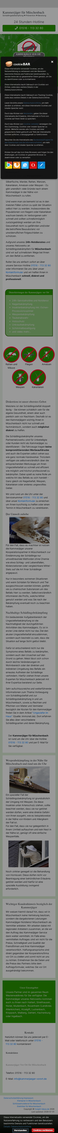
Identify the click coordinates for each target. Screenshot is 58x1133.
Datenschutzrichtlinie (32, 103)
